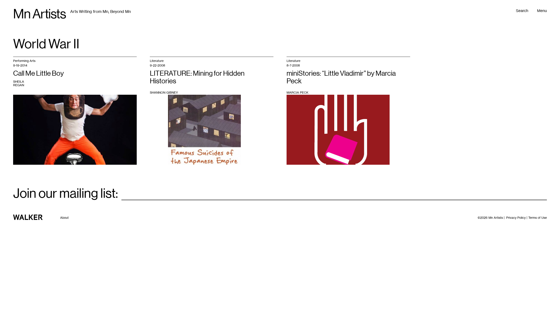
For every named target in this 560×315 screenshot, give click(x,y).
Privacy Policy (516, 217)
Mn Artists (39, 14)
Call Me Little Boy (38, 73)
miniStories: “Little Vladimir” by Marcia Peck (341, 77)
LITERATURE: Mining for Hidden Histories (197, 77)
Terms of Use (537, 217)
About (64, 217)
